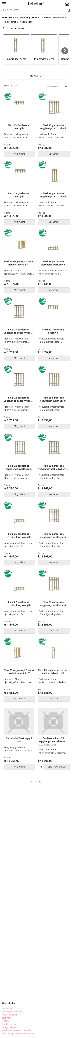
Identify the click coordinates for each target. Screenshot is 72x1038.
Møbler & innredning (19, 17)
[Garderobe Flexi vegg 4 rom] (19, 722)
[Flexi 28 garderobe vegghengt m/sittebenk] (53, 177)
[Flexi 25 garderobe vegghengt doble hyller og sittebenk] (19, 313)
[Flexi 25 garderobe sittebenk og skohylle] (19, 517)
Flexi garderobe (10, 22)
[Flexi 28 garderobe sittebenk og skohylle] (53, 245)
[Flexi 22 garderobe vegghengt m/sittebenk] (19, 449)
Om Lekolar (7, 1009)
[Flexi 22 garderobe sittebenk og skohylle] (19, 585)
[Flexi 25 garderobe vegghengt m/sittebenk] (53, 109)
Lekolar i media (9, 1024)
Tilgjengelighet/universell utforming (18, 1034)
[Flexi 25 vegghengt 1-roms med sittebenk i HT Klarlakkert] (53, 653)
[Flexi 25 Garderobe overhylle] (19, 109)
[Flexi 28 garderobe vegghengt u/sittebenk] (53, 381)
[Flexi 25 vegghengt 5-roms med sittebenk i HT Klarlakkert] (19, 245)
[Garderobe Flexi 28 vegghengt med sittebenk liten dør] (53, 722)
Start (4, 17)
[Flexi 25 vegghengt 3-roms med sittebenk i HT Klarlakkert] (19, 653)
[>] (40, 782)
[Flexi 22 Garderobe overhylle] (53, 313)
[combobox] (36, 10)
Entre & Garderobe (41, 17)
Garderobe (58, 17)
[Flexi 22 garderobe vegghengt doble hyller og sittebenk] (19, 381)
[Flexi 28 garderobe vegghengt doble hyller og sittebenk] (53, 449)
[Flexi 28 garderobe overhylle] (19, 177)
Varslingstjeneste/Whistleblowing (17, 1031)
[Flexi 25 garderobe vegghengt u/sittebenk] (53, 585)
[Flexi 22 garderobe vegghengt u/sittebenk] (53, 517)
